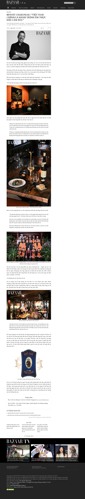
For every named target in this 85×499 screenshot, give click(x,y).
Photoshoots (40, 7)
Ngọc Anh (12, 28)
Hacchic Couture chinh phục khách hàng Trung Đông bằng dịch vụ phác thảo (42, 428)
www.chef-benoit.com (43, 399)
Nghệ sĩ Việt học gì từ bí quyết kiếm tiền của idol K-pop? (13, 426)
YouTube (24, 3)
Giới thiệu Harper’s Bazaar (12, 466)
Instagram (22, 3)
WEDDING (62, 7)
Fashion (13, 7)
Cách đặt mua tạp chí (11, 468)
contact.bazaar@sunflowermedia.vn (18, 485)
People (49, 7)
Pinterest (48, 28)
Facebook (20, 3)
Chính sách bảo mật (36, 466)
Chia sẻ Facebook (50, 28)
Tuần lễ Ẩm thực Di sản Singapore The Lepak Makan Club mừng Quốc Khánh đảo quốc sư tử (29, 428)
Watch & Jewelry (23, 7)
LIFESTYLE (55, 7)
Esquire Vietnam (60, 466)
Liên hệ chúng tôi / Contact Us (39, 468)
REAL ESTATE (71, 7)
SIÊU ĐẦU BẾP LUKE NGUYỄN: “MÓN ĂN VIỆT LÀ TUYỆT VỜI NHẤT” (21, 413)
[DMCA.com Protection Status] (10, 489)
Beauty (32, 7)
